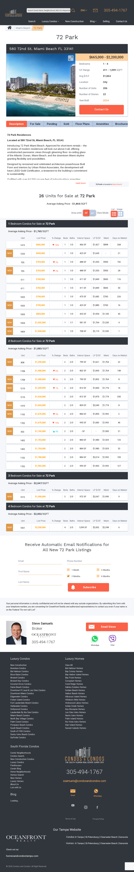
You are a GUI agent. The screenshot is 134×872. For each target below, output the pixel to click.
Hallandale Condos (18, 706)
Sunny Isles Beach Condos (22, 734)
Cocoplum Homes (73, 681)
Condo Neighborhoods (20, 753)
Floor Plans (83, 124)
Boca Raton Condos (19, 674)
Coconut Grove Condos (20, 684)
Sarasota (123, 837)
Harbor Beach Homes (75, 693)
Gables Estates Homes (75, 687)
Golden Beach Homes (75, 690)
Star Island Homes (73, 725)
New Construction (74, 21)
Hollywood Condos (19, 709)
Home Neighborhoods (20, 771)
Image (119, 209)
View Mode (102, 212)
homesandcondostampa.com (22, 856)
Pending (52, 124)
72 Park (37, 28)
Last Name (23, 582)
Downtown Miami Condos (22, 693)
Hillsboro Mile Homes (75, 699)
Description (16, 124)
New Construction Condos (22, 759)
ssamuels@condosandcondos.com (84, 781)
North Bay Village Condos (22, 718)
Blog (92, 21)
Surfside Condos (18, 737)
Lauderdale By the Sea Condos (24, 712)
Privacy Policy (98, 819)
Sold (66, 124)
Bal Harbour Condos (19, 671)
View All (69, 665)
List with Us (15, 787)
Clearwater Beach (108, 837)
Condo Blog (15, 768)
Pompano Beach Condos (21, 725)
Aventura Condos (18, 668)
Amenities (102, 124)
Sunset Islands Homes (75, 728)
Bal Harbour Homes (74, 668)
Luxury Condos (49, 21)
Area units (76, 212)
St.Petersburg (92, 837)
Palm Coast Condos (19, 722)
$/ (97, 238)
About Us (14, 784)
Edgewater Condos (19, 696)
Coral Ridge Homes (74, 684)
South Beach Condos (19, 728)
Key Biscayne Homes (75, 709)
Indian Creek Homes (74, 706)
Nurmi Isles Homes (74, 715)
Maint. (106, 238)
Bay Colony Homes (74, 671)
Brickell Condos (17, 677)
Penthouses (15, 765)
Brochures (121, 124)
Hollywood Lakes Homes (76, 703)
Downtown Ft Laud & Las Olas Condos (27, 690)
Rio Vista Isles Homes (75, 722)
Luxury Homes (17, 781)
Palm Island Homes (74, 718)
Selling (106, 21)
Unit (23, 238)
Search (31, 21)
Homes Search (17, 775)
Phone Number (74, 561)
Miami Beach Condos (20, 715)
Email (21, 561)
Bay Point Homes (73, 677)
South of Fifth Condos (20, 731)
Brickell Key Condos (19, 681)
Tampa (80, 837)
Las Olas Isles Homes (75, 712)
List (113, 209)
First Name (23, 571)
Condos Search (17, 756)
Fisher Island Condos (20, 699)
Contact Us (121, 21)
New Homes (16, 778)
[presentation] (13, 87)
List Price (41, 238)
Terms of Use (70, 819)
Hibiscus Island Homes (76, 696)
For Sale (35, 124)
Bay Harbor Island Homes (77, 674)
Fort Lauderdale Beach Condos (24, 703)
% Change (56, 238)
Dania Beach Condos (19, 687)
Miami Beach (23, 28)
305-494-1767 (115, 10)
